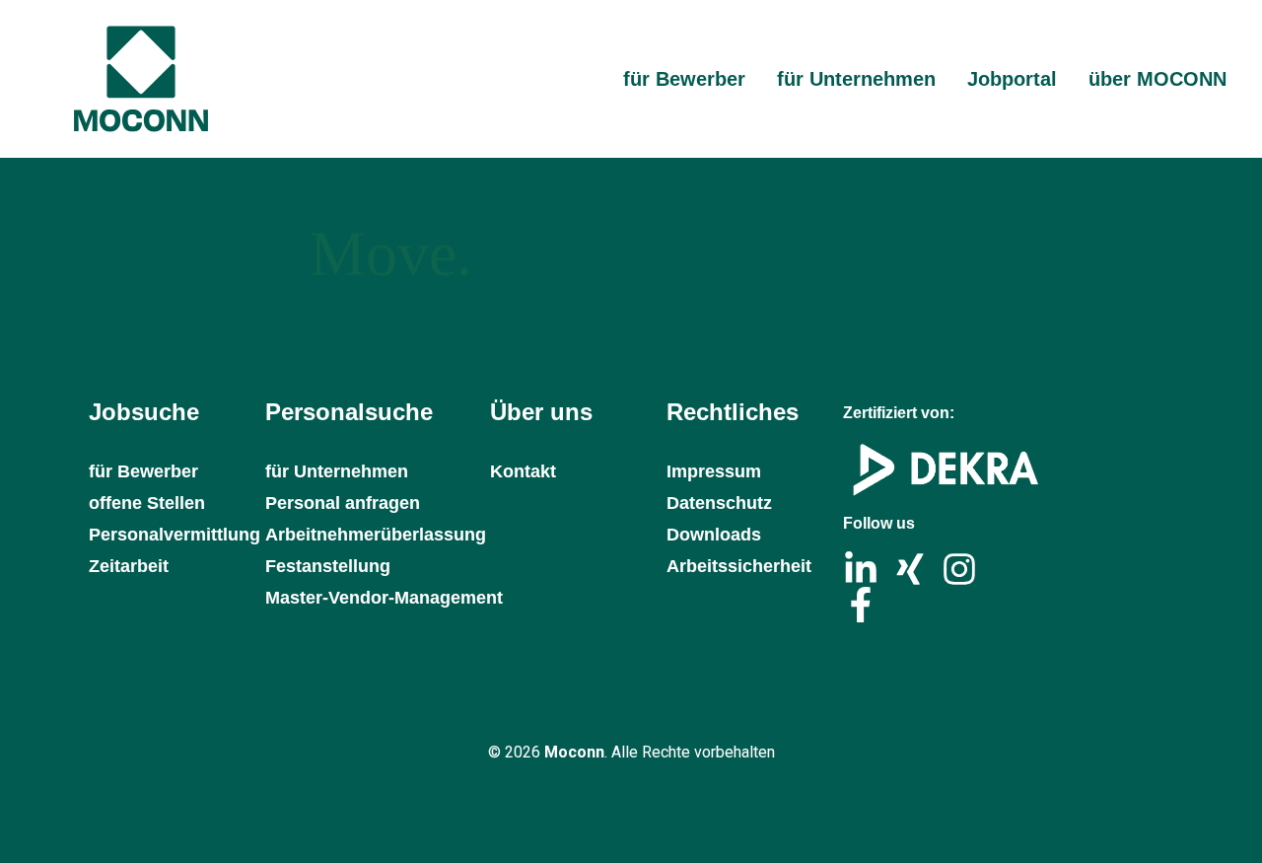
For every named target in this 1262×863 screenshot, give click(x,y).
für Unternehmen (856, 79)
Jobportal (1012, 79)
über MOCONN (1157, 79)
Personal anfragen (342, 503)
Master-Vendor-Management (384, 598)
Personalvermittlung (167, 534)
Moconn (574, 752)
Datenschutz (719, 503)
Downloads (713, 534)
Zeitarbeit (129, 566)
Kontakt (523, 471)
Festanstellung (327, 566)
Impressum (713, 471)
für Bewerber (684, 79)
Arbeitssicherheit (738, 566)
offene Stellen (147, 503)
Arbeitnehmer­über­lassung (375, 534)
